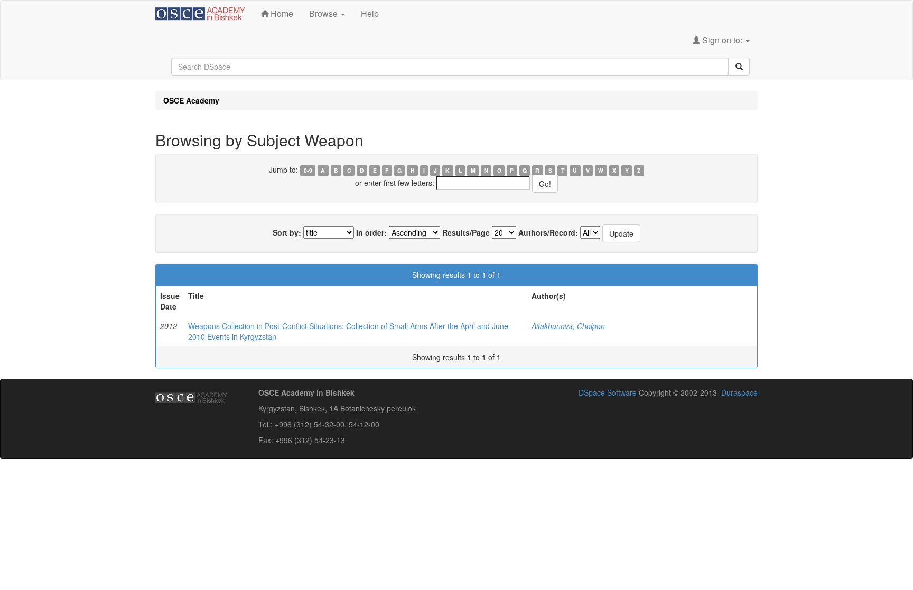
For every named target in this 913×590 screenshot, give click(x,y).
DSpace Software (608, 392)
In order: (371, 232)
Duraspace (739, 392)
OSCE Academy (191, 100)
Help (370, 13)
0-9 (308, 170)
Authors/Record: (548, 232)
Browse (324, 13)
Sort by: (287, 232)
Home (280, 13)
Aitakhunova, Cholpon (568, 326)
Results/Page (466, 232)
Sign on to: (722, 40)
